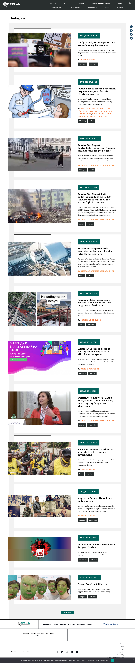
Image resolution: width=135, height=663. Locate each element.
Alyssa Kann (88, 109)
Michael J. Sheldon (91, 320)
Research (51, 3)
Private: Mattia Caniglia (99, 111)
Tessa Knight (88, 469)
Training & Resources (76, 624)
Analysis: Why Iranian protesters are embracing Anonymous (96, 44)
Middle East (120, 7)
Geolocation (91, 324)
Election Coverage (75, 7)
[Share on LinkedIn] (131, 38)
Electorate (93, 64)
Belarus (91, 170)
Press (122, 646)
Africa (80, 474)
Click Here (38, 636)
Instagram (82, 520)
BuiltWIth (92, 373)
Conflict (90, 275)
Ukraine (107, 7)
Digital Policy (92, 425)
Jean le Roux (84, 114)
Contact (122, 644)
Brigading (89, 474)
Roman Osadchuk (90, 369)
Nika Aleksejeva (99, 116)
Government (83, 560)
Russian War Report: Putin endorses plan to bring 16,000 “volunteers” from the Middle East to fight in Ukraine (94, 198)
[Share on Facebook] (131, 30)
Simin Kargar (88, 60)
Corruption (82, 597)
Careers (122, 649)
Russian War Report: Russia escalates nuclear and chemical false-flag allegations (95, 251)
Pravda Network (92, 7)
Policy (67, 3)
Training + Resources (101, 3)
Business (90, 224)
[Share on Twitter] (131, 34)
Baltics (92, 121)
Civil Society (82, 64)
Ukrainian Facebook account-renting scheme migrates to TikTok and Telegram (94, 352)
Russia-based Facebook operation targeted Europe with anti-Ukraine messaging (97, 91)
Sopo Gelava (99, 114)
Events (81, 3)
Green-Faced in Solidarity (92, 584)
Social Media (93, 520)
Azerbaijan (82, 170)
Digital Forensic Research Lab (97, 421)
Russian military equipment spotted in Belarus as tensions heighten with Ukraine (94, 303)
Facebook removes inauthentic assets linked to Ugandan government (95, 452)
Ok (112, 660)
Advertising (82, 121)
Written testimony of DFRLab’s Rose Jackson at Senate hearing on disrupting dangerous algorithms (95, 402)
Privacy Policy (120, 652)
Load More (67, 612)
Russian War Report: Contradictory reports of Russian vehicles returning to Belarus (96, 148)
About (120, 3)
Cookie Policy (120, 655)
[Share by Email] (131, 26)
